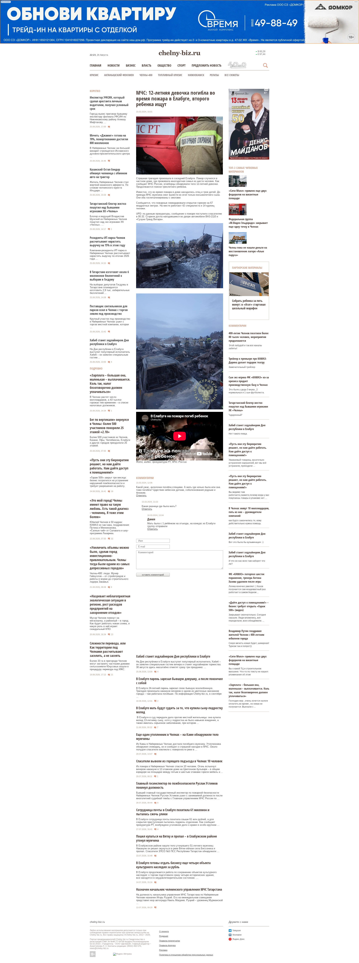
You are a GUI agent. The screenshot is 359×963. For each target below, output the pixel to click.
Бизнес (131, 65)
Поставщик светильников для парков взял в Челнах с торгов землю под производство (109, 310)
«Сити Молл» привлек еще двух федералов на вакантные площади (248, 194)
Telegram (236, 930)
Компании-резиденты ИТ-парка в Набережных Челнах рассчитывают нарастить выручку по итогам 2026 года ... (110, 254)
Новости (114, 65)
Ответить (141, 495)
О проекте (164, 931)
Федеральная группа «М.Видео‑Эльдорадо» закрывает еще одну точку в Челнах (248, 222)
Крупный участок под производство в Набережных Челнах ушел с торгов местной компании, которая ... (110, 323)
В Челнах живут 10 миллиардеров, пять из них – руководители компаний (249, 512)
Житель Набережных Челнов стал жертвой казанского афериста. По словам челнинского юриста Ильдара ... (109, 186)
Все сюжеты (232, 75)
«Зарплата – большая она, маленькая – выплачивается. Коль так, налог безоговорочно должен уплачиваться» (110, 383)
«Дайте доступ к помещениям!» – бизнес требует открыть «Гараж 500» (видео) (249, 606)
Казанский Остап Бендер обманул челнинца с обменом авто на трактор (108, 173)
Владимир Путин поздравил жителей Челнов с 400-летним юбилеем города (246, 634)
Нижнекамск (196, 75)
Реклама (163, 950)
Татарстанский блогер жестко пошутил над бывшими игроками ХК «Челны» (108, 207)
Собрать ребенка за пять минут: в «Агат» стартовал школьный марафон (249, 304)
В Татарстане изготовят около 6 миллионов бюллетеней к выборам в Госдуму (109, 275)
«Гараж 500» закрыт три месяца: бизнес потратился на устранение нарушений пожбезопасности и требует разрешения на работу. (109, 481)
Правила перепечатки (169, 941)
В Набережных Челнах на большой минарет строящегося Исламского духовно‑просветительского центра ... (110, 152)
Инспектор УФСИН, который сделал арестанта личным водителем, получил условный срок (109, 103)
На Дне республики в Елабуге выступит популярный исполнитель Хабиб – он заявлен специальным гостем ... (110, 353)
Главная (95, 65)
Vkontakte (237, 935)
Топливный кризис (170, 75)
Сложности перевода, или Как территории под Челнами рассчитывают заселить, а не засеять (108, 649)
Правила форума (167, 945)
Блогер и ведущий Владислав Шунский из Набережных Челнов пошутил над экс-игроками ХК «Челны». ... (108, 220)
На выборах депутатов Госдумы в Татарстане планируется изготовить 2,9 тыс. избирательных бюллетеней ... (110, 288)
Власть (146, 65)
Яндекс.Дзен (238, 939)
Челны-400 (145, 75)
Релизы (214, 75)
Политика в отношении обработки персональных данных (186, 955)
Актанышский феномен (119, 75)
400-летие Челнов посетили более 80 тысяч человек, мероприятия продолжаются (249, 336)
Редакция (163, 936)
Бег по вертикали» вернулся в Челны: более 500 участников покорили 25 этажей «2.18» (109, 425)
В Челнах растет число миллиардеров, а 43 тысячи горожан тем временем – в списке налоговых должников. (109, 401)
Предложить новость (206, 65)
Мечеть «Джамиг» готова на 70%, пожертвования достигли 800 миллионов (109, 139)
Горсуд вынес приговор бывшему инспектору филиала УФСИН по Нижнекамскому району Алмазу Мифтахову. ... (108, 118)
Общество (164, 65)
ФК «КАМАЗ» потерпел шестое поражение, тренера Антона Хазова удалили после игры (246, 577)
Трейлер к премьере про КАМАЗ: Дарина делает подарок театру (247, 360)
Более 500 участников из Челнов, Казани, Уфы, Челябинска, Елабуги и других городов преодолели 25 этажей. (110, 441)
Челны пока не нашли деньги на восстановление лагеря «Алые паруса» (248, 251)
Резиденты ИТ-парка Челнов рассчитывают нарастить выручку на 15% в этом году (107, 241)
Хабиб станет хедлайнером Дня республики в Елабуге (109, 342)
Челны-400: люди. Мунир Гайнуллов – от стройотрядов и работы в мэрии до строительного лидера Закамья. (109, 577)
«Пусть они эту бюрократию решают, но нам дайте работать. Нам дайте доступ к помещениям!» (109, 466)
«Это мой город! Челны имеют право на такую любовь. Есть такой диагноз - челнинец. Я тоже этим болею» (109, 508)
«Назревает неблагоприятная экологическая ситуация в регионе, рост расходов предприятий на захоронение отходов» (110, 604)
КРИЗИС (94, 75)
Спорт (181, 65)
